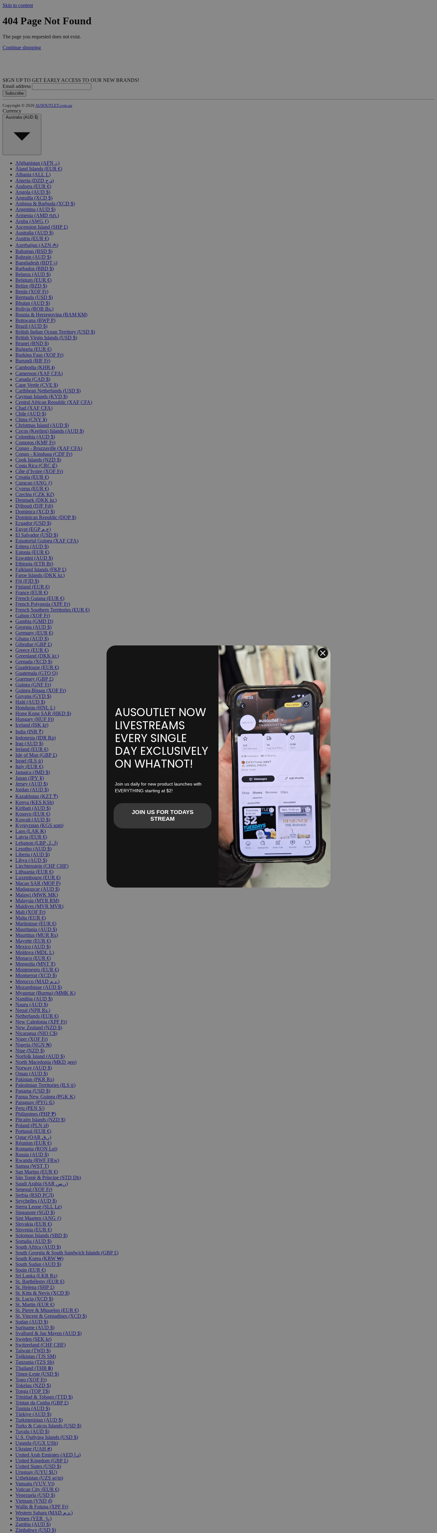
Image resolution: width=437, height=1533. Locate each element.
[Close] (322, 653)
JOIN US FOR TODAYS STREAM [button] (163, 815)
